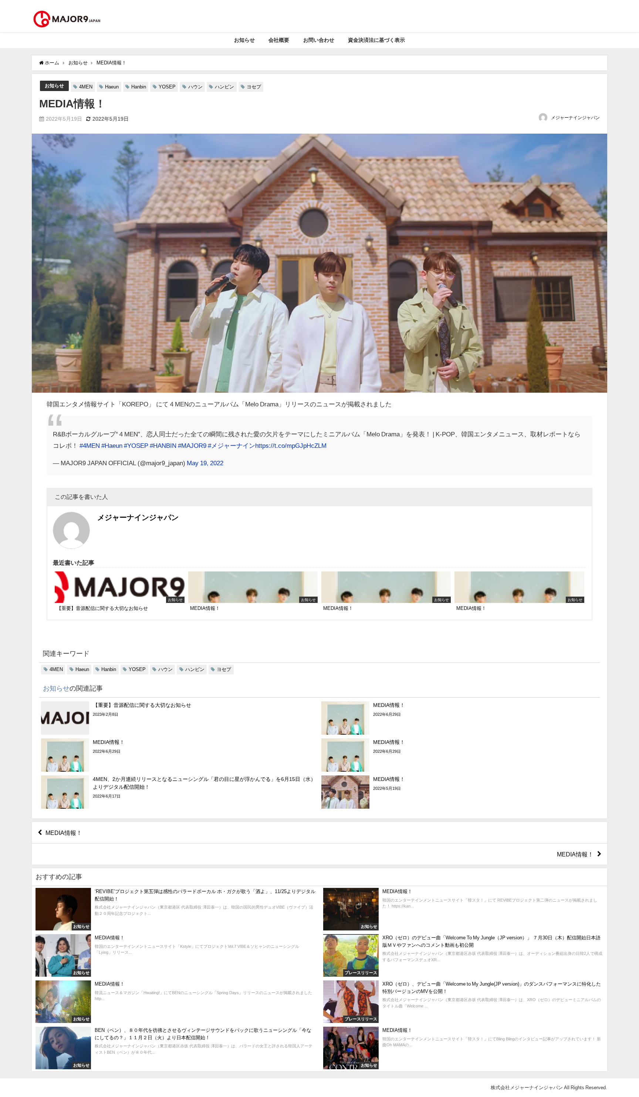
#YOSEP (136, 445)
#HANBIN (163, 445)
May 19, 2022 (205, 463)
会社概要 (278, 40)
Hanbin (138, 86)
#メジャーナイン (231, 445)
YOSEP (167, 86)
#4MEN (90, 445)
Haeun (112, 86)
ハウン (195, 86)
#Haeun (111, 445)
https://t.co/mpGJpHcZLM (291, 445)
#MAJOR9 (192, 445)
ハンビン (224, 86)
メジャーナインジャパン (575, 117)
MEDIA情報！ (63, 833)
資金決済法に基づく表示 (376, 40)
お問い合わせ (318, 40)
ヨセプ (254, 86)
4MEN (85, 86)
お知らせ (244, 40)
